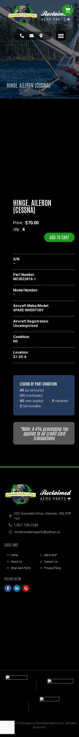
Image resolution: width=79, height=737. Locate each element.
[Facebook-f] (7, 588)
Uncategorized (25, 326)
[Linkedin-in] (16, 588)
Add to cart (59, 237)
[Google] (25, 588)
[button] (61, 36)
